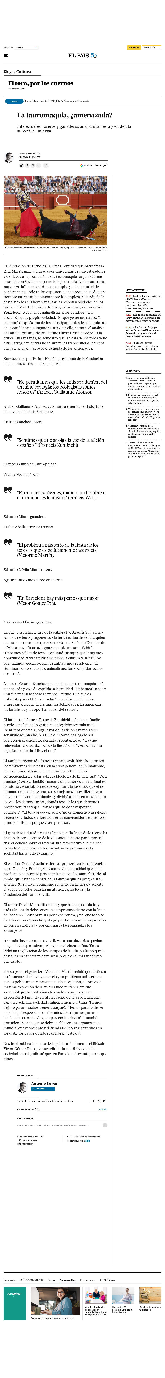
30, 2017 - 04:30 (29, 157)
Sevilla (38, 1125)
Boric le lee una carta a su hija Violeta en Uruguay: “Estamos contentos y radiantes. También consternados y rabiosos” (143, 302)
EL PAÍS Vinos (107, 1280)
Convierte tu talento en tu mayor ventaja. (53, 1318)
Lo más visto (133, 371)
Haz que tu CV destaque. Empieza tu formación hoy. (122, 1310)
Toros (46, 1125)
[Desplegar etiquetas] (105, 1125)
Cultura (23, 72)
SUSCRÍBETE (134, 47)
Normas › (103, 1109)
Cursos (51, 1280)
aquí (87, 1140)
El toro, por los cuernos (40, 84)
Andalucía (57, 1125)
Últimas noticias (135, 290)
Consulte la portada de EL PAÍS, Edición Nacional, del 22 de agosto (57, 101)
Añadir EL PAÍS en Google (95, 165)
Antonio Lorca (29, 153)
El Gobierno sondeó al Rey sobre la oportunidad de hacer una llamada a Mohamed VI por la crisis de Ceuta (144, 399)
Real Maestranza (25, 1125)
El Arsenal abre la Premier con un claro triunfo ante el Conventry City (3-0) (142, 346)
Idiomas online (87, 1280)
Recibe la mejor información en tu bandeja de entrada (47, 1101)
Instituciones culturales (75, 1125)
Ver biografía (39, 1089)
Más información (25, 1143)
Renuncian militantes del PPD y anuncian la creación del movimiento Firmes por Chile (143, 317)
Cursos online (67, 1280)
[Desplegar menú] (6, 55)
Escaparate (10, 1280)
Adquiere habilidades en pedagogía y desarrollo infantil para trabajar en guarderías (95, 1311)
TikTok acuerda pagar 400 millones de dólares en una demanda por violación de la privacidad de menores (143, 332)
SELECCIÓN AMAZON (31, 1280)
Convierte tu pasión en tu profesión (150, 1308)
